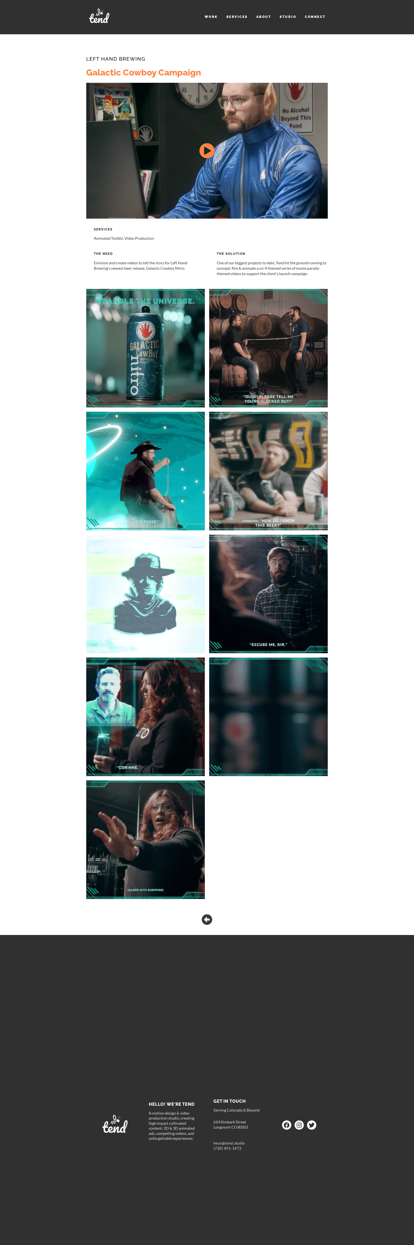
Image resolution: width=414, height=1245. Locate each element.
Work (211, 17)
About (263, 17)
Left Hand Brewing (115, 59)
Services (237, 17)
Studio (288, 17)
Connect (315, 17)
